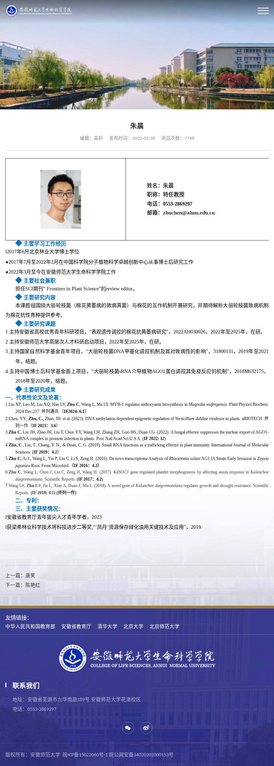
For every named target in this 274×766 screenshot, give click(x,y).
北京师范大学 (164, 626)
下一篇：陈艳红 (22, 585)
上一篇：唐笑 (20, 575)
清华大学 (107, 626)
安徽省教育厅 (76, 626)
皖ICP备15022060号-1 (85, 755)
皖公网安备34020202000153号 (141, 755)
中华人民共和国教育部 (30, 626)
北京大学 (133, 626)
